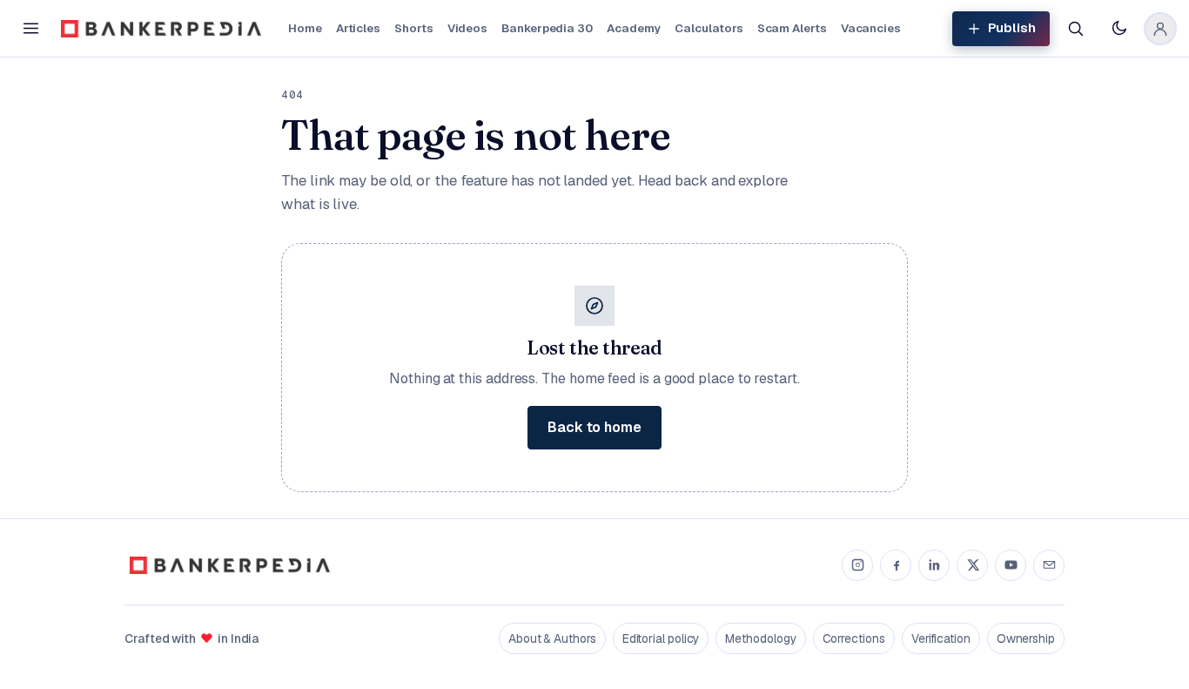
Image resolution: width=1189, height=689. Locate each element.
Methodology (760, 638)
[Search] (1075, 28)
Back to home (594, 427)
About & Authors (552, 638)
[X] (972, 565)
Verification (941, 638)
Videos (467, 28)
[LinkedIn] (934, 565)
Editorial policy (661, 638)
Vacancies (871, 28)
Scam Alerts (792, 28)
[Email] (1049, 565)
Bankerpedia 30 (547, 28)
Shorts (413, 28)
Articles (358, 28)
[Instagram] (857, 565)
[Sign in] (1160, 28)
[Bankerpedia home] (161, 29)
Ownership (1026, 638)
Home (305, 28)
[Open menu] (30, 28)
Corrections (854, 638)
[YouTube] (1010, 565)
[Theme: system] (1118, 28)
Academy (634, 28)
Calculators (708, 28)
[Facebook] (895, 565)
